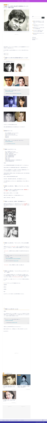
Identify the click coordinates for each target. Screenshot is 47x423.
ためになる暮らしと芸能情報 (23, 1)
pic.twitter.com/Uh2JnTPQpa (9, 91)
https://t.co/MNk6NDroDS (9, 258)
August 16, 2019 (19, 93)
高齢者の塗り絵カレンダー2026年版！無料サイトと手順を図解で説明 (38, 39)
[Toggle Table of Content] (7, 54)
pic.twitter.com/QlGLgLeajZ (9, 141)
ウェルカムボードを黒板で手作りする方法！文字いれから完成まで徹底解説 (38, 42)
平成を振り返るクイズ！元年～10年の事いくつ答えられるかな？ (38, 36)
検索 (32, 27)
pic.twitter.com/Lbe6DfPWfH (17, 258)
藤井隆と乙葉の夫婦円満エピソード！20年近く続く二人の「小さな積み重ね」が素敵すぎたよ (38, 33)
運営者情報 (33, 50)
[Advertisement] (16, 40)
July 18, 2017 (13, 143)
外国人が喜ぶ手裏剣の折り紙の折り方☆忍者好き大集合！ (38, 44)
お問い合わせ (34, 48)
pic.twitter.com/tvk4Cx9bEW (9, 320)
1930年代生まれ (7, 420)
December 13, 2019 (14, 322)
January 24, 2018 (16, 260)
